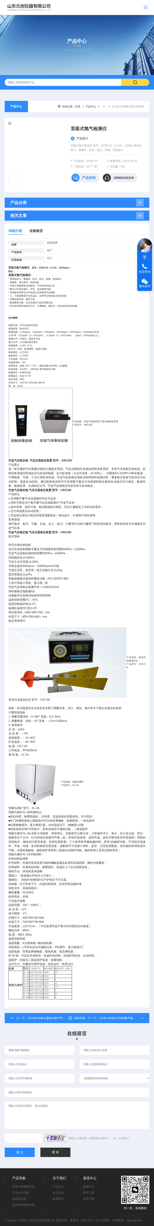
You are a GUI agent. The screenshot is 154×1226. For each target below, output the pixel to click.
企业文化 (58, 1192)
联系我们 (58, 1198)
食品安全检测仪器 (23, 1204)
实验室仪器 (19, 1198)
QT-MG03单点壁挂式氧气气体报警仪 (51, 1018)
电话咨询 (144, 271)
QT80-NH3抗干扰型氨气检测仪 (119, 1018)
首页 (77, 106)
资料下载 (88, 1198)
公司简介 (58, 1186)
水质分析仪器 (20, 1192)
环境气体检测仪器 (23, 1186)
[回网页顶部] (144, 258)
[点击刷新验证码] (55, 1138)
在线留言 (36, 231)
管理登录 (118, 1220)
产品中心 (16, 106)
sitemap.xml (134, 1220)
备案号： (75, 1220)
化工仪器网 (102, 1220)
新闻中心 (88, 1186)
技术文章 (88, 1192)
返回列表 (79, 1018)
